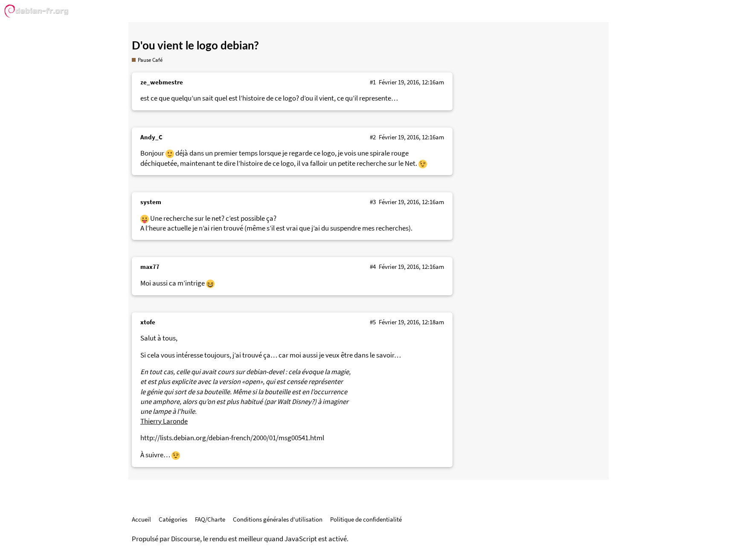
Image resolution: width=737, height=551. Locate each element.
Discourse (185, 538)
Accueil (141, 519)
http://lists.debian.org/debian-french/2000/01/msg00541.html (232, 437)
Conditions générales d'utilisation (277, 519)
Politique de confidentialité (366, 519)
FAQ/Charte (210, 519)
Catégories (173, 519)
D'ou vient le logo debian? (195, 46)
